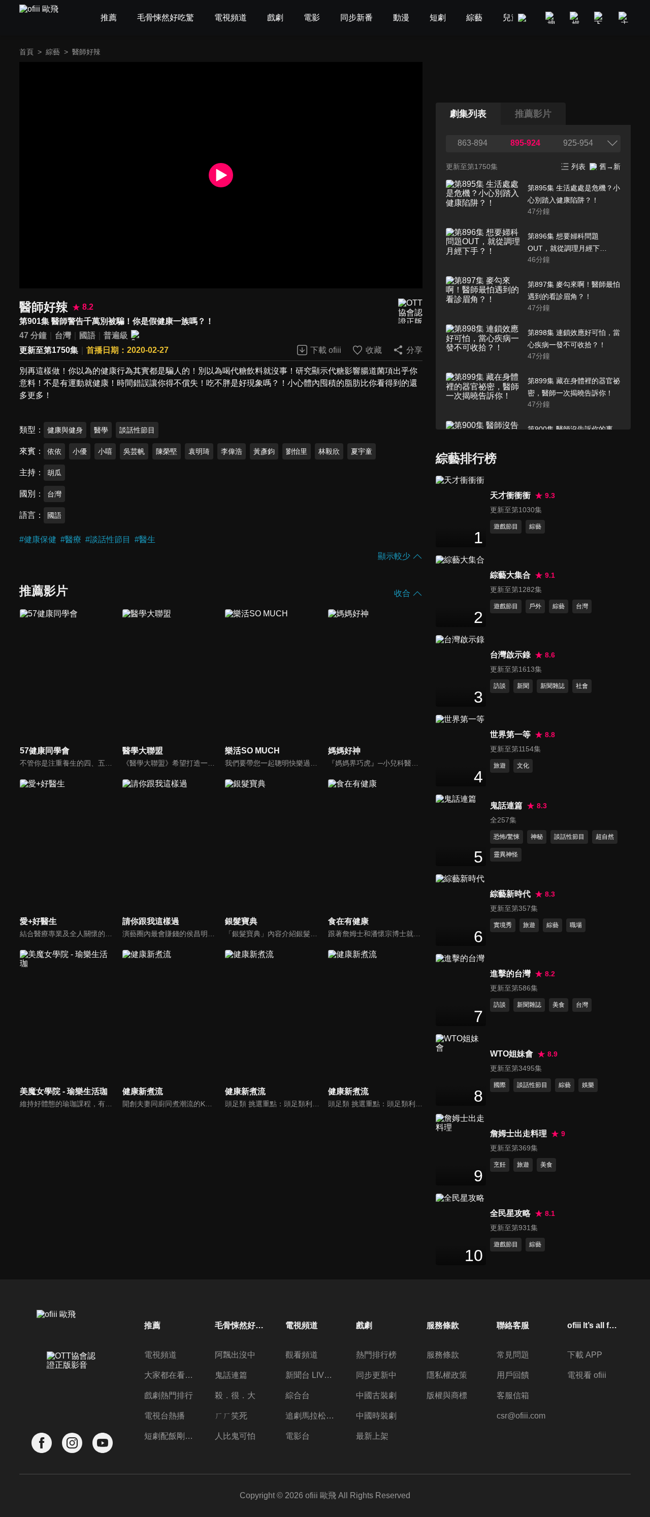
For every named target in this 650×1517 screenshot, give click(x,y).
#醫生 (145, 539)
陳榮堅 (166, 451)
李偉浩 (231, 451)
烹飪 (500, 1164)
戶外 (535, 606)
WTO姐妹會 (511, 1053)
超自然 (605, 836)
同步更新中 (376, 1375)
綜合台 (297, 1395)
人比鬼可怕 (235, 1436)
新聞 (523, 685)
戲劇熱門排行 (168, 1395)
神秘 (537, 836)
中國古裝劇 (376, 1395)
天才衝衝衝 (510, 495)
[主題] (625, 18)
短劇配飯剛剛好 (169, 1436)
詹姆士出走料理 (518, 1133)
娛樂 (588, 1085)
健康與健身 (65, 430)
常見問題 (513, 1354)
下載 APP (584, 1354)
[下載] (600, 18)
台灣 (63, 335)
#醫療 (70, 539)
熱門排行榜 (376, 1354)
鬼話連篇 (506, 805)
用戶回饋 (513, 1375)
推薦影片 (533, 114)
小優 (80, 451)
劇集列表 (468, 114)
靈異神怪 (506, 854)
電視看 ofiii (586, 1375)
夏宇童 (361, 451)
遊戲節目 (506, 526)
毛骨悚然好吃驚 (240, 1325)
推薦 (152, 1325)
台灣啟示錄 (510, 654)
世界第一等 (510, 734)
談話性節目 (137, 430)
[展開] (612, 143)
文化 (523, 765)
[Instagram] (72, 1443)
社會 (582, 685)
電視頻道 (160, 1354)
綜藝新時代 (510, 893)
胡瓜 (54, 473)
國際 (500, 1085)
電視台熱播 (164, 1415)
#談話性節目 (108, 539)
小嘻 (105, 451)
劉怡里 (296, 451)
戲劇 (364, 1325)
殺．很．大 (235, 1395)
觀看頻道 (301, 1354)
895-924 (525, 143)
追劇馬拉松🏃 (310, 1415)
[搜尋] (551, 18)
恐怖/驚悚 (506, 836)
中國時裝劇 (376, 1415)
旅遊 (500, 765)
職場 (576, 925)
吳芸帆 (134, 451)
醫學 (101, 430)
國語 (87, 335)
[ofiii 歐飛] (44, 18)
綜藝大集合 (510, 575)
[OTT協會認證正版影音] (410, 311)
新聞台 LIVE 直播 (310, 1375)
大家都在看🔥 (169, 1375)
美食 (558, 1004)
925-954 (578, 143)
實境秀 (503, 925)
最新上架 (372, 1436)
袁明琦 (199, 451)
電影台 (297, 1436)
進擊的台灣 (510, 973)
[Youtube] (102, 1443)
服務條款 (443, 1354)
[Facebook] (41, 1443)
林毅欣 (329, 451)
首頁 (26, 52)
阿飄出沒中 (235, 1354)
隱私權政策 (447, 1375)
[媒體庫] (576, 18)
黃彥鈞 (264, 451)
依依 (54, 451)
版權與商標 (447, 1395)
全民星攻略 (510, 1213)
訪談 (500, 685)
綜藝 (53, 52)
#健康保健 (37, 539)
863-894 (473, 143)
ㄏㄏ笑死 (231, 1415)
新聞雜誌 (552, 685)
